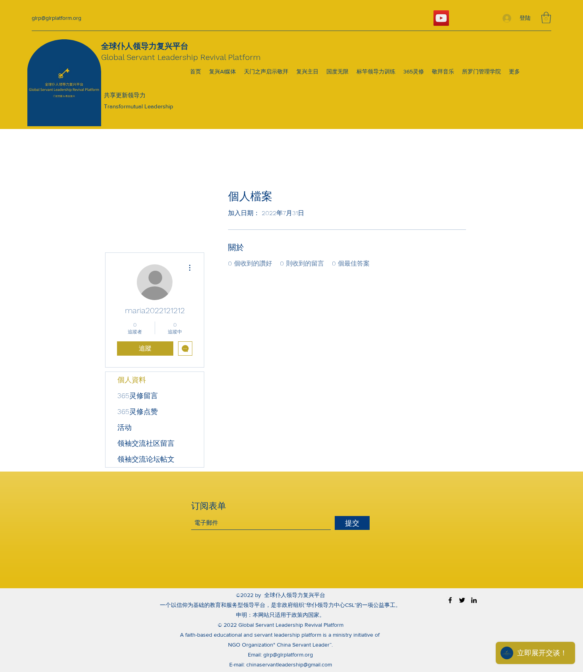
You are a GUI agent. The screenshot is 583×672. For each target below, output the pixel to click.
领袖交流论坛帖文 (146, 459)
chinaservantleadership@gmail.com (289, 664)
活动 (124, 427)
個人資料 (131, 379)
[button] (546, 17)
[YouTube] (441, 18)
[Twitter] (462, 600)
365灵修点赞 (137, 411)
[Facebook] (450, 600)
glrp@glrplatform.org (56, 18)
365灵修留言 (137, 395)
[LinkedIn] (474, 600)
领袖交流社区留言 (146, 443)
